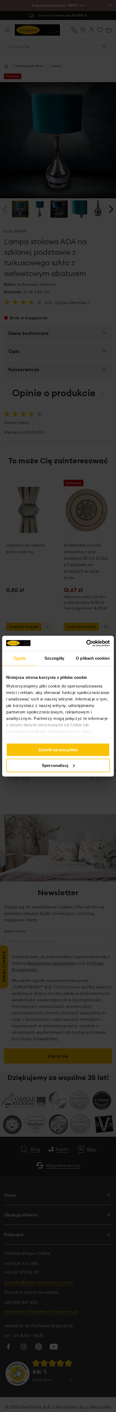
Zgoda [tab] (19, 658)
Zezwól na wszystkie (58, 749)
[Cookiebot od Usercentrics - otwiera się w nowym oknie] (86, 643)
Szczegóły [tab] (54, 658)
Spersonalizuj (55, 765)
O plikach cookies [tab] (93, 658)
